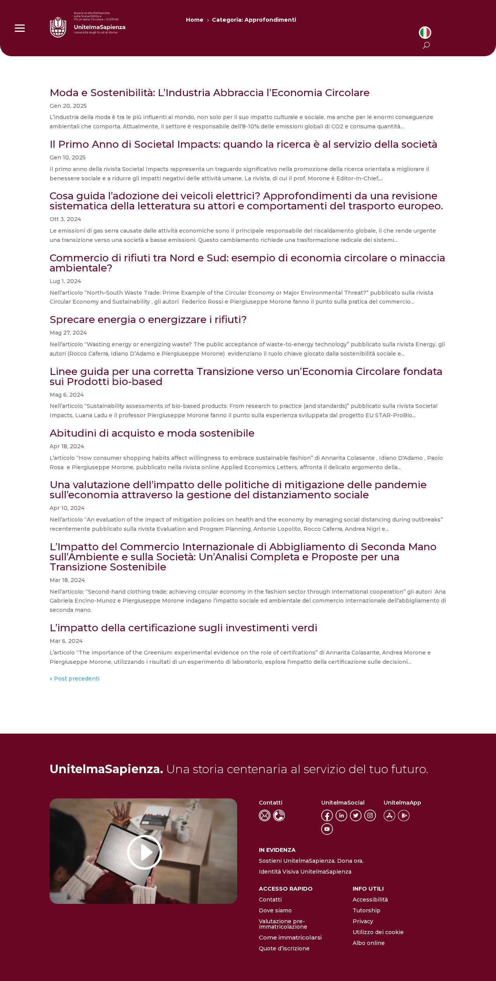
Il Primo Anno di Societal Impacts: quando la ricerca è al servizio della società (243, 144)
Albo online (369, 943)
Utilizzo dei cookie (378, 932)
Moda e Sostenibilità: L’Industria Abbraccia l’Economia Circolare (210, 92)
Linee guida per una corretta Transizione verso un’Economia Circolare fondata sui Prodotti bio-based (246, 376)
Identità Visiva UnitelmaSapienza (305, 871)
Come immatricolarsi (290, 937)
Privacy (363, 921)
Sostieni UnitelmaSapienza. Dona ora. (311, 860)
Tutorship (367, 910)
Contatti (270, 899)
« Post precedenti (75, 678)
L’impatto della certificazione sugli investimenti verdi (183, 628)
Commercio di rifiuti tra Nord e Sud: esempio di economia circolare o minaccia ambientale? (247, 263)
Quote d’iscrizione (284, 948)
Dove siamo (275, 910)
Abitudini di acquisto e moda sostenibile (152, 433)
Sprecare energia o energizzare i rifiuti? (148, 319)
